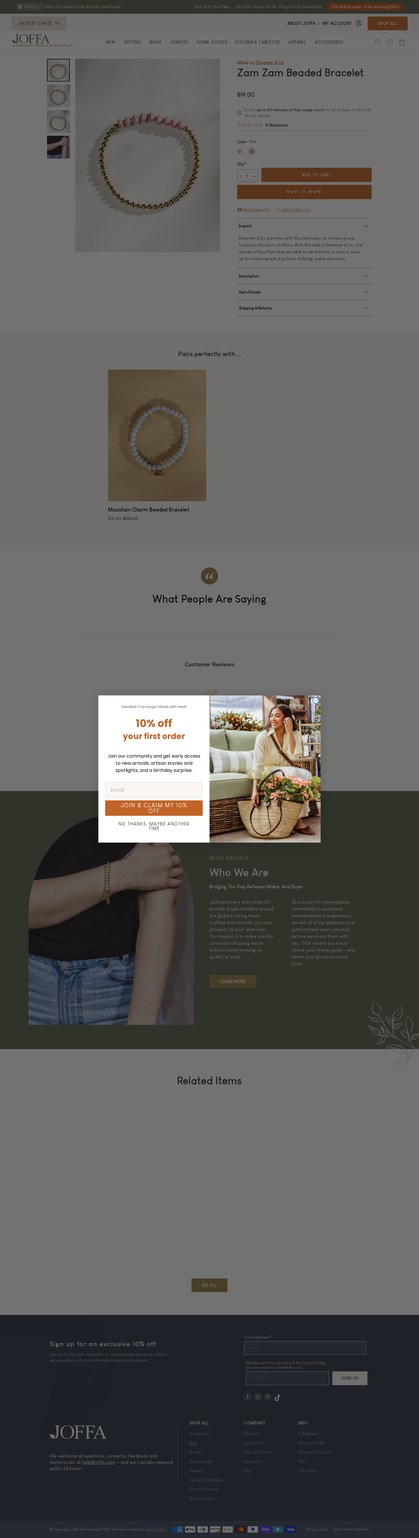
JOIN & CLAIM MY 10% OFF (154, 808)
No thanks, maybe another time (154, 826)
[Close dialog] (315, 700)
